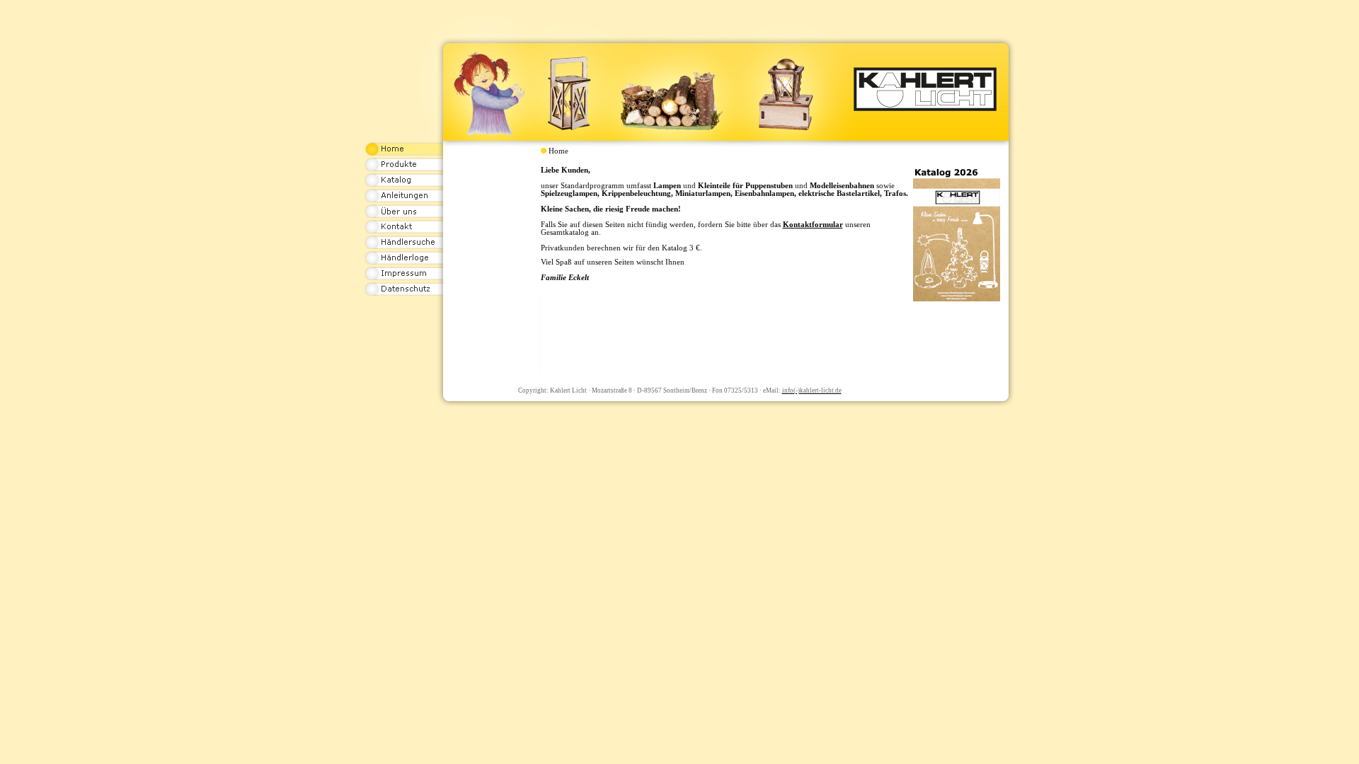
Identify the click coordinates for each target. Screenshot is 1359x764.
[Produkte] (404, 169)
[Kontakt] (404, 231)
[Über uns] (404, 215)
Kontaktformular (813, 224)
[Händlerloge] (404, 262)
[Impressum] (404, 278)
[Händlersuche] (404, 246)
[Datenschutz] (404, 293)
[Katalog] (404, 184)
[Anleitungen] (404, 200)
